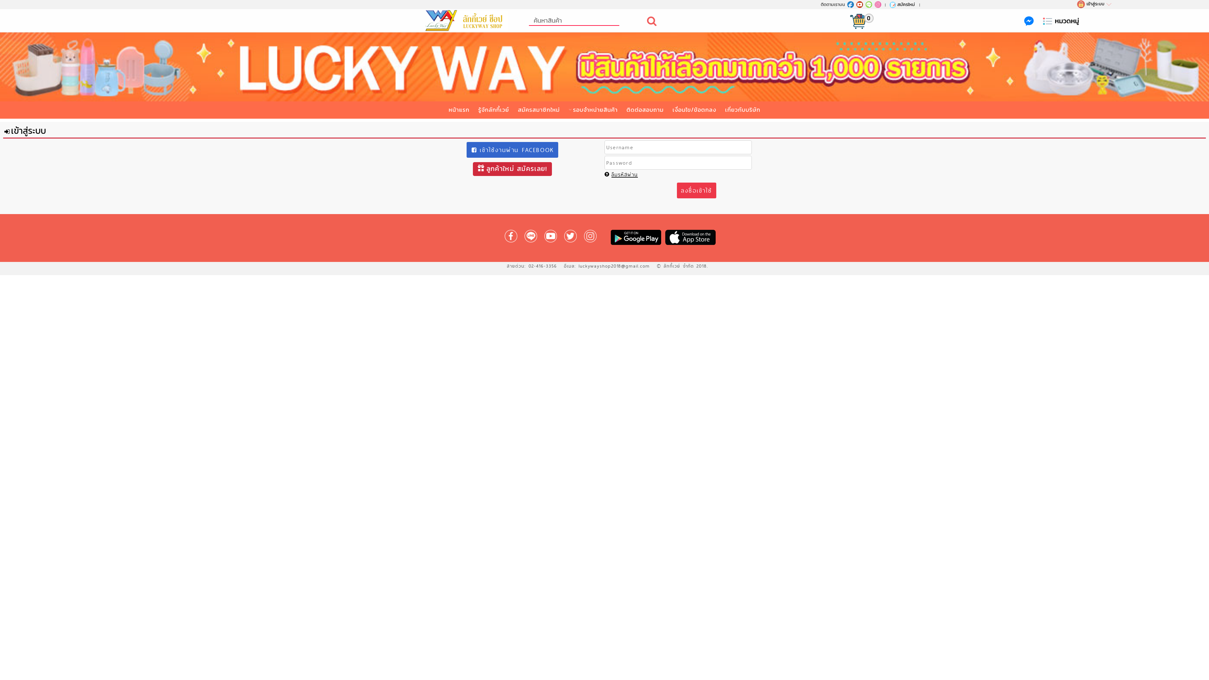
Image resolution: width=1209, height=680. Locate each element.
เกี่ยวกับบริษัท (742, 109)
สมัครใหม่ (906, 4)
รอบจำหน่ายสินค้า (595, 109)
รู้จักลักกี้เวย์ (493, 109)
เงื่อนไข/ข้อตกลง (694, 109)
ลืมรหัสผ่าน (624, 174)
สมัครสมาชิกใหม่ (539, 109)
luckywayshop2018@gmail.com (614, 266)
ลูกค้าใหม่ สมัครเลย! (516, 168)
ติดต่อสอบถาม (645, 109)
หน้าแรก (459, 109)
